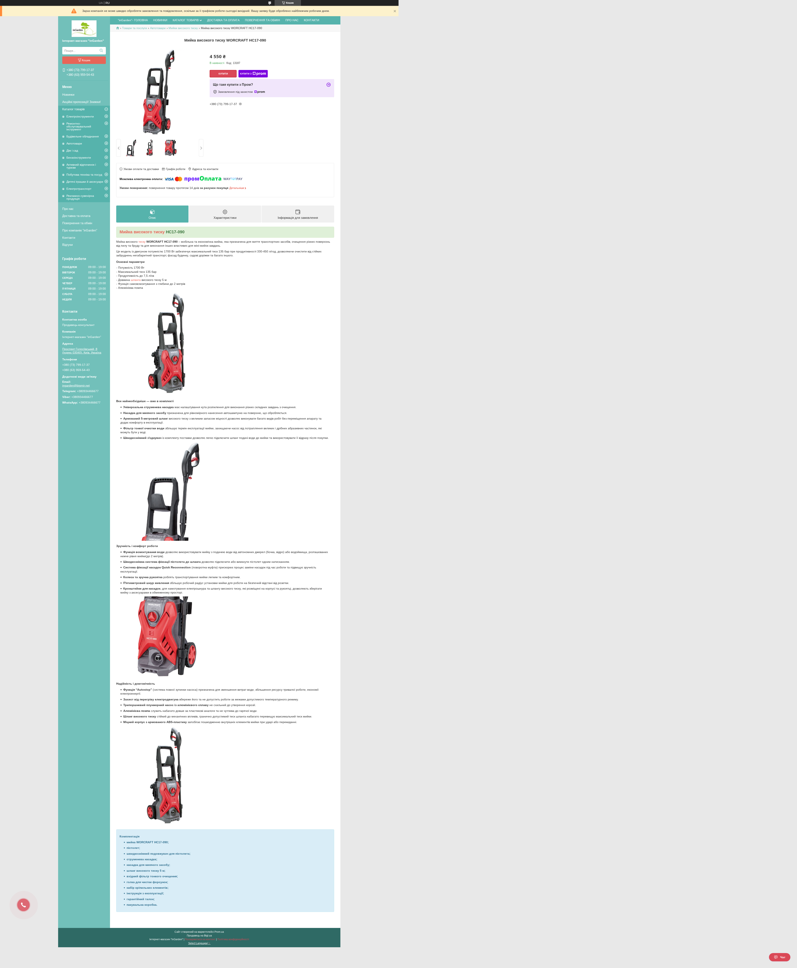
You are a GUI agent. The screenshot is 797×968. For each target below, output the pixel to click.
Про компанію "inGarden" (79, 230)
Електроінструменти (80, 116)
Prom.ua (219, 931)
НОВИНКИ (160, 20)
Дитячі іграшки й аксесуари (84, 181)
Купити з (246, 73)
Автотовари (74, 143)
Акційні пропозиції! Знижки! (81, 102)
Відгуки (67, 244)
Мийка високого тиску (142, 232)
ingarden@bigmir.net (76, 385)
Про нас (68, 208)
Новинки (68, 94)
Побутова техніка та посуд (84, 174)
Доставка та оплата (76, 216)
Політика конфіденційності (233, 939)
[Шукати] (101, 50)
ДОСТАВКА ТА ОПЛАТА (223, 20)
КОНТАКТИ (311, 20)
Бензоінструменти (78, 157)
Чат (782, 957)
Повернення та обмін (77, 223)
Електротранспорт (78, 188)
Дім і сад (72, 150)
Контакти (68, 237)
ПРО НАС (291, 20)
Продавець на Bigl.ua (199, 935)
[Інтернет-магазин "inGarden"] (84, 28)
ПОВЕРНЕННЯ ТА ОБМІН (262, 20)
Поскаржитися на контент (200, 939)
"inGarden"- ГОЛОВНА (133, 20)
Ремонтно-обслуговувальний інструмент (78, 126)
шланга (136, 279)
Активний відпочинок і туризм (81, 166)
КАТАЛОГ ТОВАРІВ (186, 20)
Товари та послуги (134, 28)
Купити (223, 73)
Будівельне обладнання (82, 136)
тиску (141, 241)
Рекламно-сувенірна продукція (80, 197)
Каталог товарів (73, 109)
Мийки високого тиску (183, 28)
